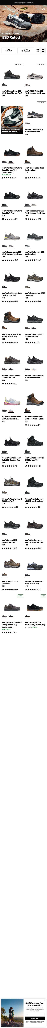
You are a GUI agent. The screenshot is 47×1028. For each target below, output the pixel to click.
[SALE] (12, 605)
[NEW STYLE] (12, 74)
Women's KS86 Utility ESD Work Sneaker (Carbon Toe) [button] (34, 131)
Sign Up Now (34, 1018)
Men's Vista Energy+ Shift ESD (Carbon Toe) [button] (34, 541)
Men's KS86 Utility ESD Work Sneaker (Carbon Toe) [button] (34, 92)
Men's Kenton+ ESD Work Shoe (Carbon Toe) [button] (35, 624)
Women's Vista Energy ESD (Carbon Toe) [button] (34, 582)
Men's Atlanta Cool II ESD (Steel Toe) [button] (35, 294)
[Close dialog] (44, 1000)
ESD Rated (11, 37)
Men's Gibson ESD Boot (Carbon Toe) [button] (34, 169)
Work (17, 34)
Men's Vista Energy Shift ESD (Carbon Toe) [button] (12, 294)
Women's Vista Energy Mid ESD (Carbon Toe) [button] (34, 500)
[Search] (38, 8)
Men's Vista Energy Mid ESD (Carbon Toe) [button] (34, 459)
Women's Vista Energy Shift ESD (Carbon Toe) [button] (11, 459)
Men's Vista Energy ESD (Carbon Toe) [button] (34, 253)
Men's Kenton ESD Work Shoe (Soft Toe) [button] (12, 212)
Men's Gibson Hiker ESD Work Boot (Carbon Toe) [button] (12, 92)
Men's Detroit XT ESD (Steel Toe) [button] (10, 582)
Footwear (7, 34)
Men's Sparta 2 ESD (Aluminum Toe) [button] (9, 541)
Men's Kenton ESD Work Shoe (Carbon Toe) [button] (12, 169)
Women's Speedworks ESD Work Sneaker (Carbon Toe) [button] (34, 377)
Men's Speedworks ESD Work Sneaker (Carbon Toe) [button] (34, 212)
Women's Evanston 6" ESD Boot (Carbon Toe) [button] (34, 418)
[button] (4, 9)
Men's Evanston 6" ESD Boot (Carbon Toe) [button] (11, 335)
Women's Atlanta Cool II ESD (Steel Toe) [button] (12, 500)
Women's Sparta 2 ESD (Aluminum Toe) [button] (34, 335)
